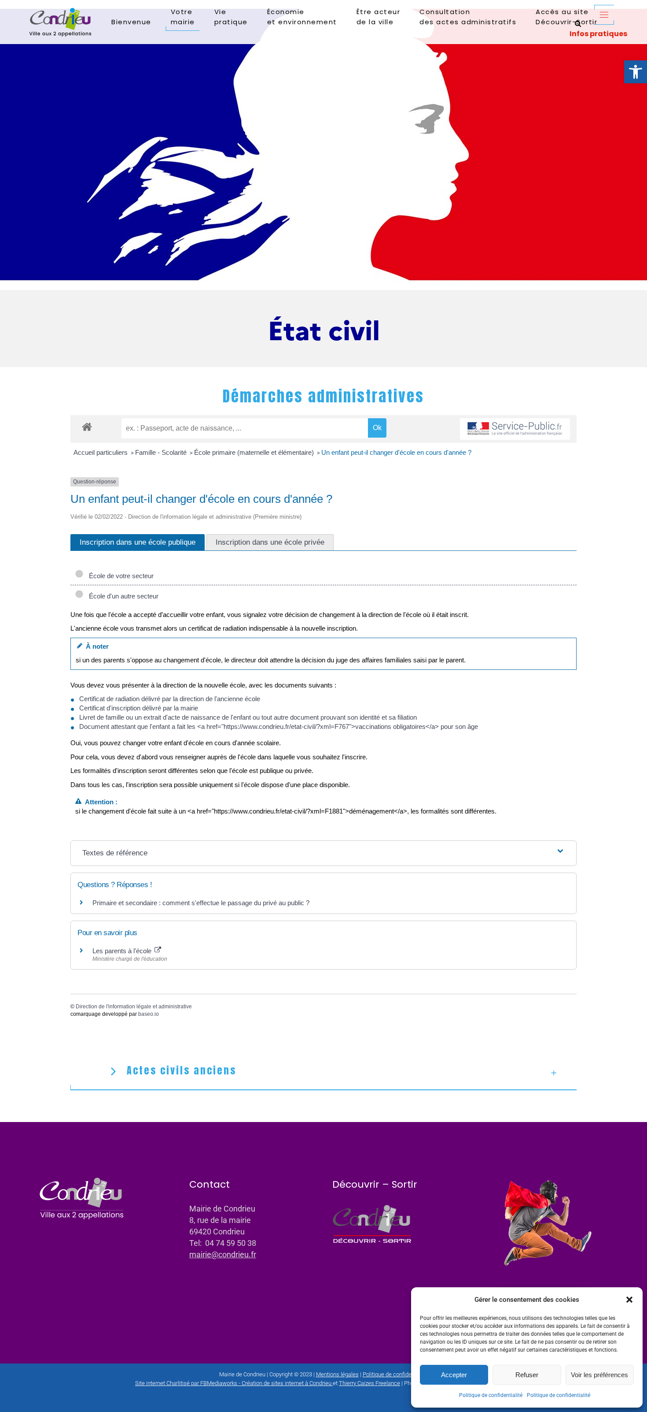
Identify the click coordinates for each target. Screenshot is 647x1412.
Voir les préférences (599, 1375)
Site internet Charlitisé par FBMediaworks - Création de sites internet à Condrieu (233, 1383)
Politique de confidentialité (490, 1395)
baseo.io (148, 1014)
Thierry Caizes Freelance (369, 1383)
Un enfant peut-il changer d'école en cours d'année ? (396, 452)
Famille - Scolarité (161, 452)
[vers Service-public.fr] (515, 429)
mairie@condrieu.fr (222, 1254)
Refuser (526, 1375)
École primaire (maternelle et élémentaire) (255, 452)
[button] (635, 71)
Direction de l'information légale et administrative (134, 1006)
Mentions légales (337, 1374)
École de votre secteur (119, 576)
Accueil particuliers (101, 452)
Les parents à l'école (122, 951)
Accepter (454, 1375)
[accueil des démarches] (87, 426)
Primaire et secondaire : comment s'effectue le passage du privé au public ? (200, 903)
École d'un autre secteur (121, 596)
